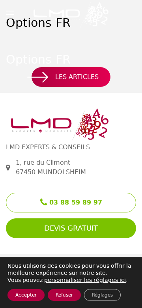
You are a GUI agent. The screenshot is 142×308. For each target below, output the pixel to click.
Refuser (64, 295)
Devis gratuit (71, 228)
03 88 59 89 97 (74, 202)
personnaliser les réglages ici (85, 280)
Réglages (102, 295)
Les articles (77, 77)
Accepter (26, 295)
